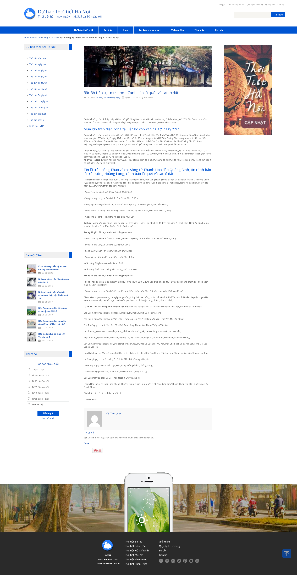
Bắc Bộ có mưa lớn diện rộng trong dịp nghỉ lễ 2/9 (52, 310)
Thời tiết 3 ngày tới (38, 76)
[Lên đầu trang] (286, 553)
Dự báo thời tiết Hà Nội (64, 11)
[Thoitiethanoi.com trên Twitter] (191, 561)
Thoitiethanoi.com (33, 37)
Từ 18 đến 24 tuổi (40, 375)
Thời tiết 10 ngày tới (38, 101)
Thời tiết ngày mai (37, 64)
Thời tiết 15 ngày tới (38, 107)
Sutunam (114, 563)
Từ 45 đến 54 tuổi (40, 392)
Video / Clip (177, 29)
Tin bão (108, 29)
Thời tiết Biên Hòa (135, 546)
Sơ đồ (241, 5)
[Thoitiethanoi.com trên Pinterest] (185, 561)
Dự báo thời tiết (83, 29)
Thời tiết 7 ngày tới (38, 95)
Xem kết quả (48, 418)
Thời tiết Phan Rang (135, 559)
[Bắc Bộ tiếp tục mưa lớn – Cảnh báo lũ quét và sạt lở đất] (148, 66)
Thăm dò (199, 29)
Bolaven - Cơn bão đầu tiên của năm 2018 (53, 281)
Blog (125, 29)
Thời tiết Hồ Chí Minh (136, 550)
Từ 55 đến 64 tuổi (40, 398)
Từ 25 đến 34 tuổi (40, 381)
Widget (222, 5)
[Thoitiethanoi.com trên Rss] (179, 561)
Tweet (87, 443)
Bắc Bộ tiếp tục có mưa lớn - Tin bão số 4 (52, 335)
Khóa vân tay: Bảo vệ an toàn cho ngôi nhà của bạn (52, 268)
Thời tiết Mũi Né (133, 555)
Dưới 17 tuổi (38, 369)
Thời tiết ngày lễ (37, 120)
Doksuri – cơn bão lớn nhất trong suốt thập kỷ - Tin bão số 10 (53, 295)
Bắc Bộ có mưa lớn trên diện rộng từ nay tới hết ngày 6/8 (52, 322)
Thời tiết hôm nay (37, 58)
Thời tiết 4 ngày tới (38, 82)
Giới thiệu (232, 5)
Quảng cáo (270, 5)
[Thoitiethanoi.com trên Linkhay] (173, 561)
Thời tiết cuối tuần (37, 113)
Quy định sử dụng (255, 5)
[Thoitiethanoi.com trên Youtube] (197, 561)
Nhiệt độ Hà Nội (37, 126)
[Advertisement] (147, 109)
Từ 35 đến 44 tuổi (40, 387)
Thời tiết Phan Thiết (135, 564)
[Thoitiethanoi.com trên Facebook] (167, 561)
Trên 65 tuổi (37, 404)
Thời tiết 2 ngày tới (38, 70)
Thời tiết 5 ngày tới (38, 89)
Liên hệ (280, 5)
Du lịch (219, 29)
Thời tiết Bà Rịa (133, 541)
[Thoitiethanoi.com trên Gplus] (161, 561)
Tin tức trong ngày (150, 29)
